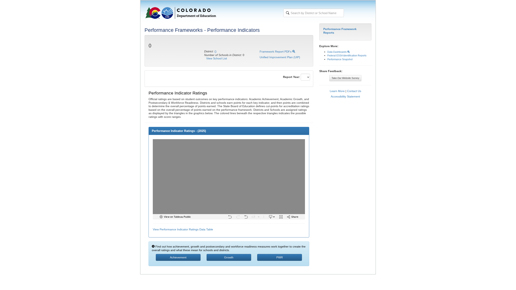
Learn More (337, 91)
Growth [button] (228, 257)
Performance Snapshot (340, 59)
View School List (216, 58)
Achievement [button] (178, 257)
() (215, 51)
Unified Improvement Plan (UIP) (280, 57)
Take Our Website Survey (345, 78)
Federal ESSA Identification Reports (346, 55)
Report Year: (291, 77)
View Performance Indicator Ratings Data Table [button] (183, 229)
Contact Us (354, 91)
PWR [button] (279, 257)
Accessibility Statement (345, 96)
